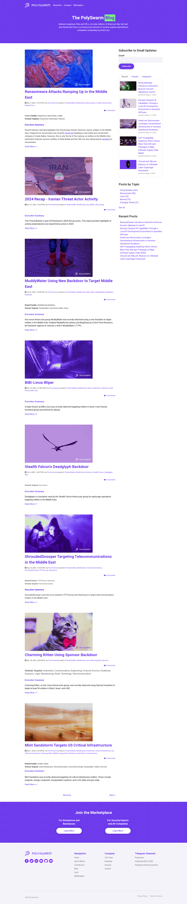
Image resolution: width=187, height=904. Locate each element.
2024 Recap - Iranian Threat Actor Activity (61, 199)
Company (67, 5)
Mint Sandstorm (70, 753)
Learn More (69, 830)
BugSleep (28, 294)
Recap (101, 204)
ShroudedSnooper (31, 570)
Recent (125, 76)
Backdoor (88, 472)
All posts (67, 795)
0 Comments (110, 110)
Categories (147, 76)
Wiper (89, 388)
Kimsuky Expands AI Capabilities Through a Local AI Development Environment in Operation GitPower (141, 231)
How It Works (79, 861)
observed (69, 133)
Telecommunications (94, 568)
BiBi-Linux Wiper (39, 382)
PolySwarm (139, 857)
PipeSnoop (53, 570)
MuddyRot (109, 292)
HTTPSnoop (43, 570)
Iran (87, 204)
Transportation (92, 753)
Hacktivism (96, 388)
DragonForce (29, 105)
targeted (106, 139)
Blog (76, 868)
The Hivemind (52, 103)
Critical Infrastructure (103, 751)
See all (122, 207)
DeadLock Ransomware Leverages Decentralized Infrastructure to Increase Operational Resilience (137, 240)
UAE (26, 475)
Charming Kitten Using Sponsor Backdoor (61, 655)
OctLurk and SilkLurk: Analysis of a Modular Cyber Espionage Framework (139, 257)
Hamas (27, 390)
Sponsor (105, 660)
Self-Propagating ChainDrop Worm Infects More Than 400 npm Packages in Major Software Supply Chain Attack (138, 249)
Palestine (104, 388)
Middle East (80, 103)
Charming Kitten (96, 660)
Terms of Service (156, 896)
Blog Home (57, 5)
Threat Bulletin (70, 103)
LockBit (99, 103)
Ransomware (90, 103)
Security (108, 865)
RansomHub (106, 103)
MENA (92, 204)
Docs (76, 872)
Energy (61, 753)
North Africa (81, 753)
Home (76, 857)
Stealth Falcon (98, 472)
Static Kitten (90, 292)
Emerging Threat (129, 202)
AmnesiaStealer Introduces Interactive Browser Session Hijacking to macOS (141, 224)
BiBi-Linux (34, 390)
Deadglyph (108, 472)
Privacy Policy (142, 896)
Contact (108, 868)
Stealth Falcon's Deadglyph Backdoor (57, 467)
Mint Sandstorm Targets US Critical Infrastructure (68, 745)
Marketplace (78, 5)
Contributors (79, 865)
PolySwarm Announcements (146, 865)
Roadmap (108, 861)
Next (111, 795)
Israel (111, 388)
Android (125, 199)
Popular (134, 76)
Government (90, 751)
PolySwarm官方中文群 (144, 861)
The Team (109, 857)
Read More (30, 146)
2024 (97, 204)
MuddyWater (100, 292)
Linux (124, 196)
